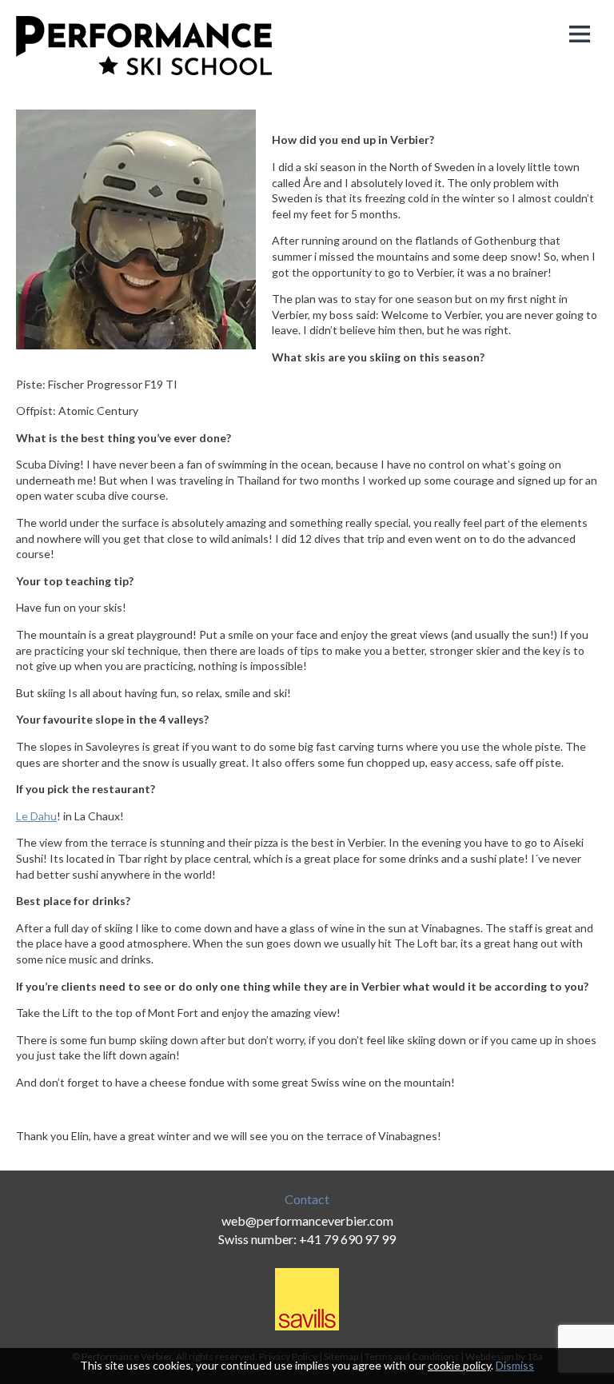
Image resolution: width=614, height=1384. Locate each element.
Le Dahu (36, 816)
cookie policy (459, 1365)
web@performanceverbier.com (307, 1220)
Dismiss (515, 1365)
